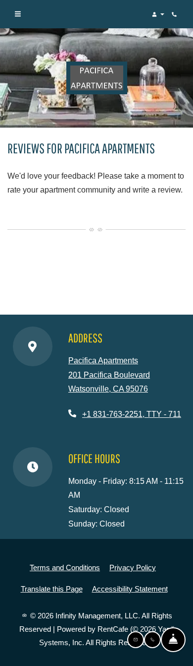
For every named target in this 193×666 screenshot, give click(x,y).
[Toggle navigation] (18, 14)
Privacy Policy (132, 567)
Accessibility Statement (130, 588)
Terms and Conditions (65, 567)
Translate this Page (52, 588)
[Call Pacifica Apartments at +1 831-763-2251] (175, 14)
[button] (157, 14)
